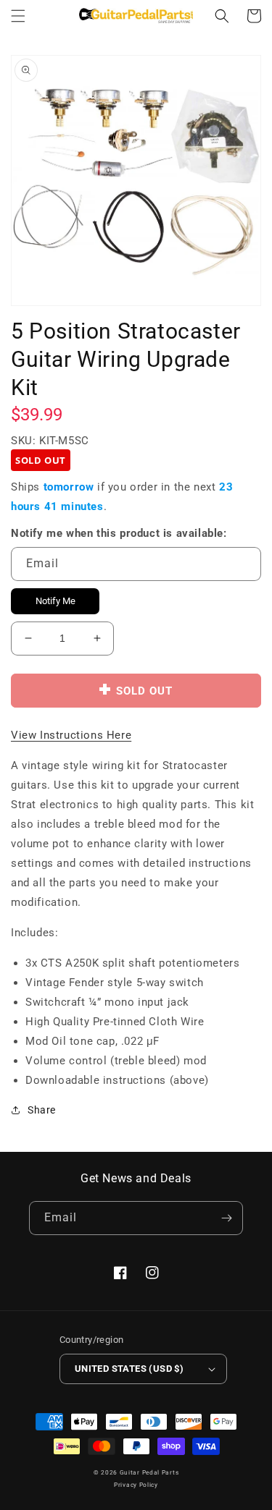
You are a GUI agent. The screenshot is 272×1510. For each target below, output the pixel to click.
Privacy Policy (136, 1484)
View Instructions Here (71, 735)
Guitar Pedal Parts (149, 1472)
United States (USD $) (129, 1368)
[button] (18, 16)
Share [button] (42, 1110)
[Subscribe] (226, 1218)
